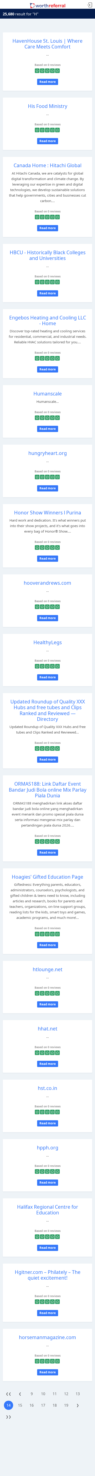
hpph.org (47, 1147)
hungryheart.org (47, 453)
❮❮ (8, 1393)
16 (32, 1405)
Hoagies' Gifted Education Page (47, 877)
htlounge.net (47, 969)
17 (43, 1405)
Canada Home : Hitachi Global (47, 165)
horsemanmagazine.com (47, 1337)
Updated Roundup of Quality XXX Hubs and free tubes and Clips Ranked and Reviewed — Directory (47, 710)
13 (78, 1393)
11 (55, 1393)
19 (66, 1405)
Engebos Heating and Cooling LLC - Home (47, 320)
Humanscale (47, 393)
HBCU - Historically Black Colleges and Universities (48, 255)
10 (43, 1393)
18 (55, 1405)
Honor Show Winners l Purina (47, 512)
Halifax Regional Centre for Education (47, 1210)
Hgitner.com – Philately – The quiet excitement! (47, 1275)
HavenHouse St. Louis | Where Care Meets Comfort (47, 44)
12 (66, 1393)
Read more (47, 82)
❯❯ (8, 1416)
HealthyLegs (47, 642)
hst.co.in (47, 1088)
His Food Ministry (47, 106)
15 (20, 1405)
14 (8, 1405)
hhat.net (47, 1028)
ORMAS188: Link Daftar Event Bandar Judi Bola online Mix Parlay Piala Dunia (47, 790)
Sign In (89, 5)
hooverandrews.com (47, 583)
